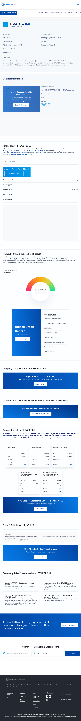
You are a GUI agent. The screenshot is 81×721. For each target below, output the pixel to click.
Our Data (22, 693)
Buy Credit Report (10, 13)
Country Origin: (46, 94)
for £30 (40, 292)
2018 (9, 161)
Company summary (43, 12)
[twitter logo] (45, 104)
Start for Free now (21, 105)
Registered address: (47, 86)
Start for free (14, 173)
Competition (77, 12)
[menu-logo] (9, 4)
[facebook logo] (42, 104)
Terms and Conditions (23, 700)
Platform (9, 698)
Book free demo (66, 694)
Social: (43, 101)
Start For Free (40, 509)
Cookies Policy (36, 701)
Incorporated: (7, 34)
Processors (35, 707)
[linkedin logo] (49, 104)
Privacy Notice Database (36, 697)
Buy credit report (22, 339)
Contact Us (22, 696)
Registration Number (9, 49)
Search (72, 653)
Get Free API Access (69, 625)
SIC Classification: (47, 34)
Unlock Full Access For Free (40, 413)
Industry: (44, 41)
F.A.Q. (34, 693)
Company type (7, 41)
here (59, 438)
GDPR (34, 704)
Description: (7, 57)
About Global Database (10, 693)
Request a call (66, 699)
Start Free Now (40, 384)
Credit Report (68, 12)
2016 (13, 161)
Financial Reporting (56, 12)
